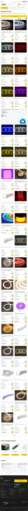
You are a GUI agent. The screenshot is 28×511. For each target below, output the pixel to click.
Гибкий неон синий (9, 13)
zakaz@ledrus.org (15, 1)
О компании (2, 490)
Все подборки (25, 13)
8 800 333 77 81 (20, 1)
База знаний (20, 492)
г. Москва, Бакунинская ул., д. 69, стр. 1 (7, 484)
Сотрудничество (3, 493)
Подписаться (24, 501)
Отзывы (2, 492)
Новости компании (21, 490)
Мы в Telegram (5, 116)
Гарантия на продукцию (4, 491)
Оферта (11, 494)
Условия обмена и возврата (13, 490)
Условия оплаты (12, 492)
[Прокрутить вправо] (22, 13)
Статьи (19, 491)
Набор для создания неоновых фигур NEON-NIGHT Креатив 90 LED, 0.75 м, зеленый (6, 464)
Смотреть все (5, 454)
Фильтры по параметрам (14, 16)
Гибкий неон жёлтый (15, 13)
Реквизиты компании (3, 494)
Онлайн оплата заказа (12, 493)
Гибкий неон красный (3, 13)
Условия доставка (12, 491)
